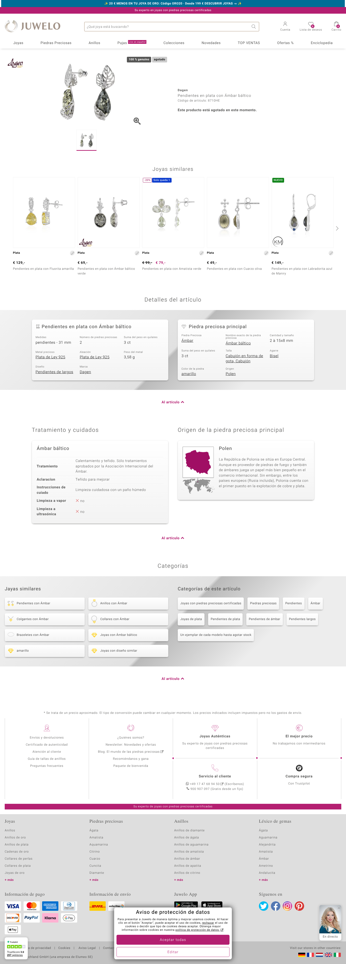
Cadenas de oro (17, 852)
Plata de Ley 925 (50, 357)
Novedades (211, 43)
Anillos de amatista (189, 852)
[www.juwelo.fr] (310, 955)
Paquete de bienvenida (130, 766)
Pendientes (293, 603)
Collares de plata (18, 866)
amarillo (188, 374)
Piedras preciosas (263, 603)
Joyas (18, 43)
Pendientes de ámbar (264, 619)
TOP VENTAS (249, 43)
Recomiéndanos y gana (131, 759)
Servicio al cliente (215, 776)
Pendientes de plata (225, 619)
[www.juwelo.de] (301, 955)
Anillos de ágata (186, 837)
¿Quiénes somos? (130, 737)
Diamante (96, 873)
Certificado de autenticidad (47, 745)
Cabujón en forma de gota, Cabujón (244, 358)
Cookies (64, 948)
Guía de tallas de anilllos (47, 759)
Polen (231, 374)
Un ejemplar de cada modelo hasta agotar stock (215, 635)
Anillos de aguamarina (191, 844)
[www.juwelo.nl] (319, 955)
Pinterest (299, 906)
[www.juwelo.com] (328, 955)
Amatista (96, 837)
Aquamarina (98, 844)
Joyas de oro (14, 873)
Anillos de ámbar (187, 859)
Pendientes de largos (54, 372)
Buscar (254, 26)
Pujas (131, 43)
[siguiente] (336, 228)
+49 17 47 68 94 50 (205, 784)
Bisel (274, 356)
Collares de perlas (18, 859)
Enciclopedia (322, 43)
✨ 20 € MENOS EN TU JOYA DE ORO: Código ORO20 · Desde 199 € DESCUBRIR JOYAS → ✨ (173, 4)
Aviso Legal (87, 948)
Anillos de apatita (187, 866)
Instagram (287, 906)
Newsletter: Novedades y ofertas (131, 745)
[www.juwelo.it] (337, 955)
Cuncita (95, 866)
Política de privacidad (34, 948)
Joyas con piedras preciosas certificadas (210, 603)
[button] (285, 27)
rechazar (208, 923)
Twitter (263, 906)
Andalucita (267, 873)
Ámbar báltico (238, 343)
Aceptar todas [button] (173, 940)
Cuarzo (94, 859)
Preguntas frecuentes (46, 766)
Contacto (110, 948)
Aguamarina (268, 837)
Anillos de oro (15, 837)
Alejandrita (267, 844)
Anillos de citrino (187, 873)
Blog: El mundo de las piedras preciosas (129, 752)
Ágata (93, 830)
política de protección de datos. (197, 930)
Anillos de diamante (189, 830)
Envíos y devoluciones (47, 737)
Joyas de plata (191, 619)
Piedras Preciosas (56, 43)
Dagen (85, 372)
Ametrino (266, 866)
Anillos (95, 43)
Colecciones (174, 43)
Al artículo (171, 402)
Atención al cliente (46, 752)
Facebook (275, 906)
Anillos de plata (17, 844)
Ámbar (187, 340)
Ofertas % (285, 43)
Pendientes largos (302, 619)
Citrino (94, 852)
